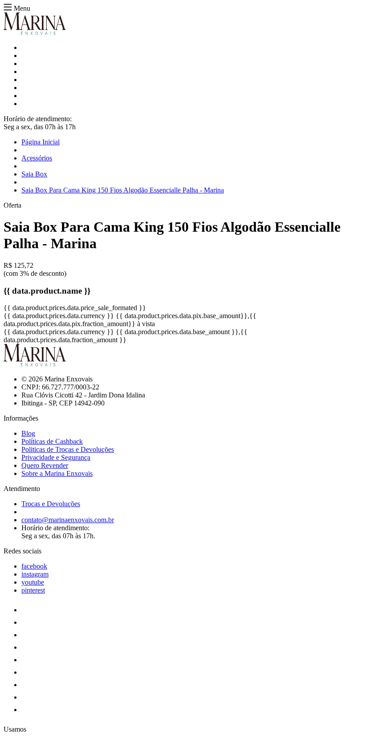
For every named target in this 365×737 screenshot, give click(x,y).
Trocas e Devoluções (50, 504)
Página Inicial (40, 142)
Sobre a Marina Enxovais (57, 473)
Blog (28, 433)
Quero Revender (44, 465)
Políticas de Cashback (52, 441)
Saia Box (34, 174)
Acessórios (36, 158)
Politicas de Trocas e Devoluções (67, 449)
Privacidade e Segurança (55, 457)
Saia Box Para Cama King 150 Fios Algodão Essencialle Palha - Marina (122, 190)
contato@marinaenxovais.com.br (67, 520)
